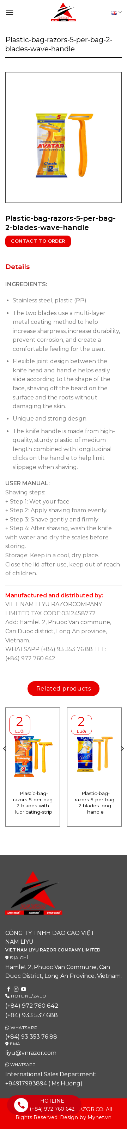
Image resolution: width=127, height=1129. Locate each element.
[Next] (122, 763)
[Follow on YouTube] (23, 989)
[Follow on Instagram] (16, 989)
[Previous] (4, 763)
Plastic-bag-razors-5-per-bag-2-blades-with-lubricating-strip (33, 802)
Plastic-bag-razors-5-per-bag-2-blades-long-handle (95, 802)
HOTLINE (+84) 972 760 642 (52, 1105)
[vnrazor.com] (63, 12)
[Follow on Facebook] (8, 989)
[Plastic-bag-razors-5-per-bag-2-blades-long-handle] (94, 749)
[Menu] (9, 12)
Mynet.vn (99, 1117)
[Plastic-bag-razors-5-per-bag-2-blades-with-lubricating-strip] (32, 749)
